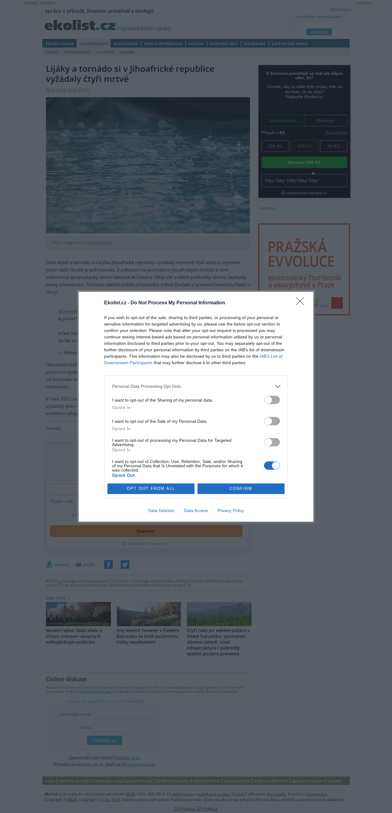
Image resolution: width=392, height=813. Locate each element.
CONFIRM (241, 488)
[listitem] (196, 386)
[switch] (272, 400)
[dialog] (196, 406)
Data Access (196, 510)
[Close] (302, 303)
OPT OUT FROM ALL (151, 488)
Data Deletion (161, 510)
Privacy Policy (230, 510)
